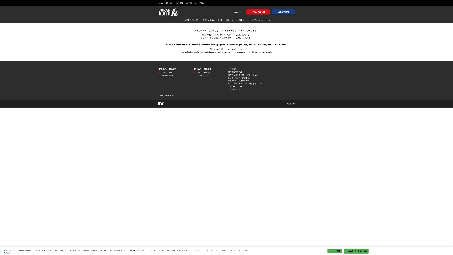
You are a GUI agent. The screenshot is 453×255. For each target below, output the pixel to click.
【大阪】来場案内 (208, 20)
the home (255, 52)
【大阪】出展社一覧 (225, 20)
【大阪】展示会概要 (191, 20)
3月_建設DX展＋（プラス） (195, 3)
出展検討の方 (257, 20)
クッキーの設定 (334, 251)
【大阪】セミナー (243, 20)
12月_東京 (179, 3)
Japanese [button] (238, 12)
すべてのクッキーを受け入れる (356, 251)
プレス (268, 20)
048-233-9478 (167, 75)
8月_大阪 (169, 3)
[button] (258, 12)
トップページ (206, 38)
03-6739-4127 (202, 75)
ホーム (160, 3)
